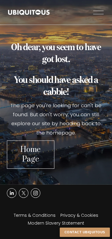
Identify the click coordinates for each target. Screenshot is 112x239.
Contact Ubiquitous (85, 232)
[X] (23, 193)
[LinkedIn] (11, 193)
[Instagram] (35, 193)
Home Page (30, 154)
